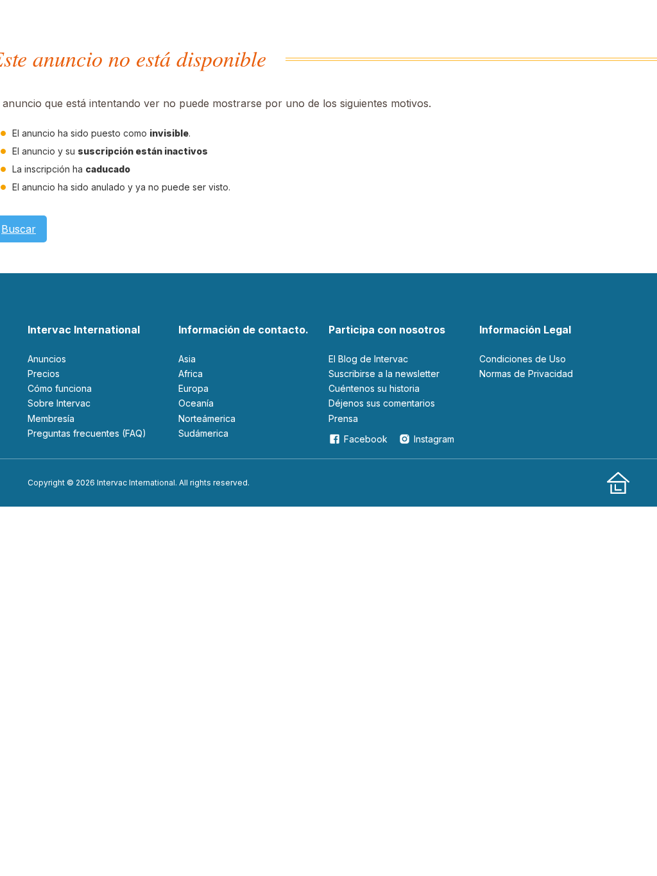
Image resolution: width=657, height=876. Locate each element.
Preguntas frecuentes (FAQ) (87, 433)
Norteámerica (206, 418)
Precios (44, 373)
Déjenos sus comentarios (381, 403)
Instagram (434, 439)
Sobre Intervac (59, 403)
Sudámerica (203, 433)
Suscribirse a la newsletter (383, 373)
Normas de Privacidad (526, 373)
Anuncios (47, 358)
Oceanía (196, 403)
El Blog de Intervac (368, 358)
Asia (187, 358)
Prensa (343, 418)
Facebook (366, 439)
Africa (190, 373)
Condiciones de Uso (522, 358)
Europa (193, 388)
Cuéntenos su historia (374, 388)
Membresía (51, 418)
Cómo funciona (60, 388)
